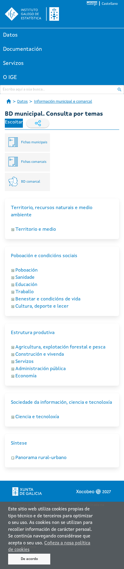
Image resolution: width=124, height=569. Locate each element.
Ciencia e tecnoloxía (37, 417)
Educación (26, 284)
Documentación (22, 49)
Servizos (13, 63)
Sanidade (25, 277)
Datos (10, 35)
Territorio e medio (35, 229)
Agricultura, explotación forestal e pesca (60, 347)
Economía (25, 376)
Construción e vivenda (39, 354)
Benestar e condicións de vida (47, 299)
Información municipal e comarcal (63, 102)
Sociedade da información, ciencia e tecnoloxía (61, 402)
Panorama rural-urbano (41, 457)
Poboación (26, 270)
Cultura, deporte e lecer (42, 306)
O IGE (10, 77)
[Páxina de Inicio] (9, 101)
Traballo (24, 292)
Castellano (110, 4)
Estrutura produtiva (32, 332)
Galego (92, 4)
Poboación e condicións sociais (44, 256)
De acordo (29, 559)
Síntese (19, 443)
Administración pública (40, 369)
